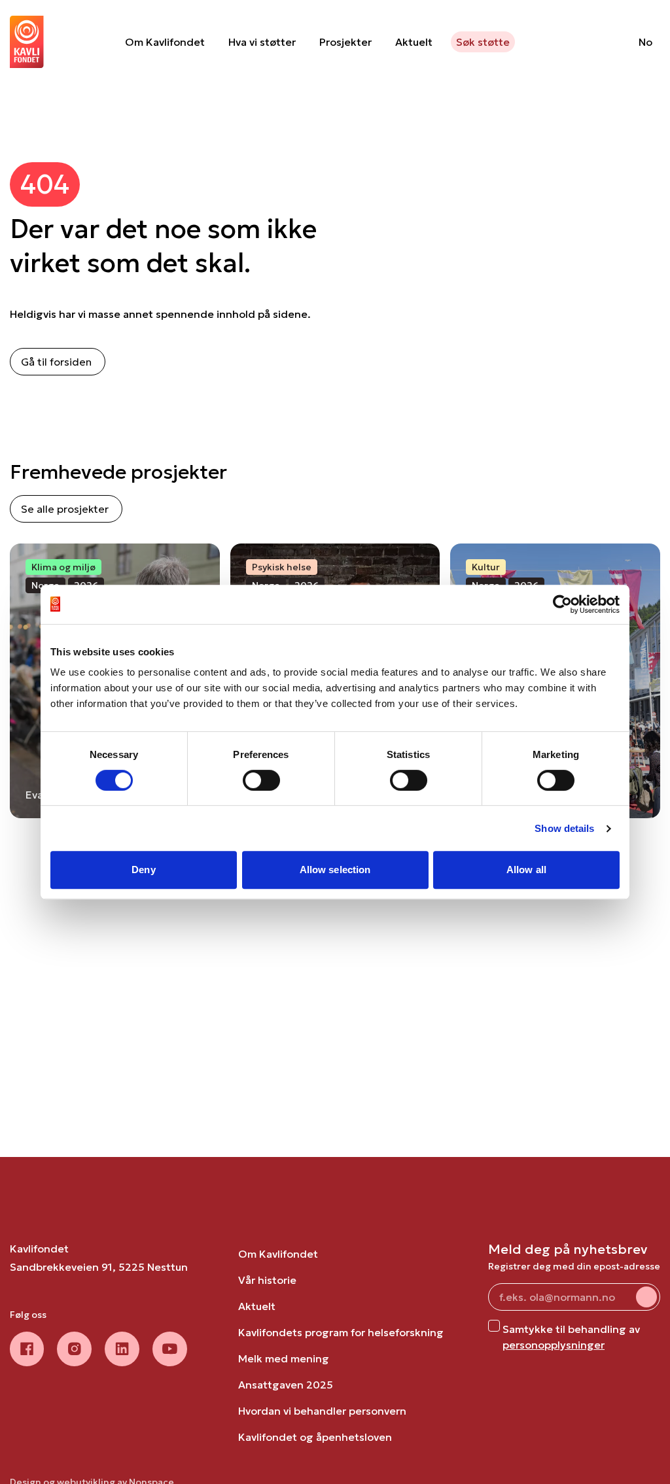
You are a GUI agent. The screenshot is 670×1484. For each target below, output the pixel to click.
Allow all (526, 869)
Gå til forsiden (56, 361)
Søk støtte (483, 41)
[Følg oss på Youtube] (169, 1349)
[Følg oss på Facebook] (27, 1349)
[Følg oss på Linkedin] (122, 1349)
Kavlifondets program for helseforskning (341, 1332)
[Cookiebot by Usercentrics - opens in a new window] (562, 604)
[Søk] (595, 41)
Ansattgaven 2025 (285, 1384)
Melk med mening (283, 1358)
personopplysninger (553, 1344)
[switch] (261, 780)
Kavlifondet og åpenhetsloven (315, 1436)
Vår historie (267, 1279)
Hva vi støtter (262, 41)
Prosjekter (345, 41)
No (645, 41)
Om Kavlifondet (165, 41)
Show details (564, 828)
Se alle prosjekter (65, 508)
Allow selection (335, 869)
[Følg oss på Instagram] (74, 1349)
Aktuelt (413, 41)
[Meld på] (646, 1296)
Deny (143, 869)
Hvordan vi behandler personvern (322, 1410)
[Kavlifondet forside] (27, 42)
